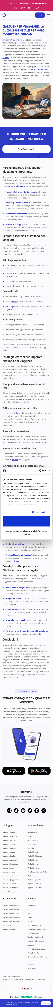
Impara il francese (9, 840)
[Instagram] (9, 810)
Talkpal (5, 57)
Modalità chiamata (34, 856)
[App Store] (13, 771)
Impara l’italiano (8, 844)
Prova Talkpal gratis (26, 149)
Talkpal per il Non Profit (11, 917)
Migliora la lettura (34, 884)
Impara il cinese (8, 872)
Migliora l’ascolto (34, 876)
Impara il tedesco (9, 848)
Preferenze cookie (34, 933)
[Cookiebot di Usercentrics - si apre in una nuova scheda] (39, 471)
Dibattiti (30, 848)
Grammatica (32, 832)
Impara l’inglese (8, 832)
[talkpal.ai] (4, 15)
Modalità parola (33, 864)
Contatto (30, 921)
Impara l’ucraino (8, 852)
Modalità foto (32, 852)
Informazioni (32, 905)
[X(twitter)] (43, 810)
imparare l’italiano (42, 69)
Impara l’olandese (9, 856)
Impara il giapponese (10, 880)
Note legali (31, 969)
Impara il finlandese (10, 864)
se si (32, 306)
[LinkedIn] (36, 810)
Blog (29, 909)
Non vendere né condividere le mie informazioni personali (26, 532)
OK (26, 521)
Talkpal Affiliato (8, 929)
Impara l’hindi (7, 876)
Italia (4, 350)
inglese (14, 306)
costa (14, 301)
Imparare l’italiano (10, 40)
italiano (15, 459)
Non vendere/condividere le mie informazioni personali (37, 961)
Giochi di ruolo (33, 840)
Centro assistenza (34, 925)
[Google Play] (39, 771)
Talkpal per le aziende (10, 909)
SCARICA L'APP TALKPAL (28, 691)
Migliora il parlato (34, 880)
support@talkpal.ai (26, 802)
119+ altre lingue (8, 892)
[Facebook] (29, 810)
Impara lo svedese (9, 860)
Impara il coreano (9, 884)
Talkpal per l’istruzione (11, 905)
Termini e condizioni (35, 937)
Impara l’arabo (8, 868)
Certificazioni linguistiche (37, 872)
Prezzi (29, 917)
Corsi (29, 836)
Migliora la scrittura (34, 888)
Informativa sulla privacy (37, 929)
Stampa (30, 913)
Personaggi (31, 844)
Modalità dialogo (33, 868)
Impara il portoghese (10, 888)
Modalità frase (33, 860)
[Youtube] (23, 810)
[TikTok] (16, 810)
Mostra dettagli (38, 512)
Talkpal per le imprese (10, 913)
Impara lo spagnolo (9, 836)
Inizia (40, 15)
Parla (7, 306)
